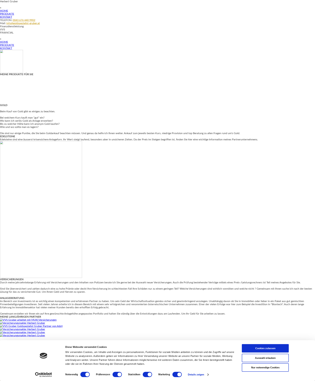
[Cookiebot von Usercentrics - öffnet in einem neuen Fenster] (43, 374)
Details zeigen (196, 374)
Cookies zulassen (265, 348)
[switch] (117, 374)
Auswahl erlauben (265, 358)
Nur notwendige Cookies (265, 367)
